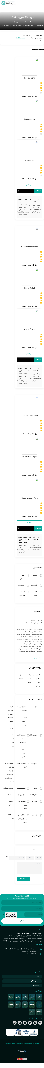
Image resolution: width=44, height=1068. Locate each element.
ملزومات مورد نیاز (36, 38)
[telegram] (40, 1023)
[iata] (26, 1032)
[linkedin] (25, 1023)
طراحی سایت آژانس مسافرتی (32, 1043)
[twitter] (30, 1023)
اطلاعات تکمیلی (20, 38)
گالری (40, 40)
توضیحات (39, 36)
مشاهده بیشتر (38, 658)
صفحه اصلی (39, 26)
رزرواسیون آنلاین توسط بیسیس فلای (14, 1043)
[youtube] (20, 1023)
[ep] (34, 1032)
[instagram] (35, 1023)
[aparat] (15, 1023)
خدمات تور (26, 36)
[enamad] (10, 1032)
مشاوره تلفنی (29, 185)
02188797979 (31, 954)
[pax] (18, 1032)
